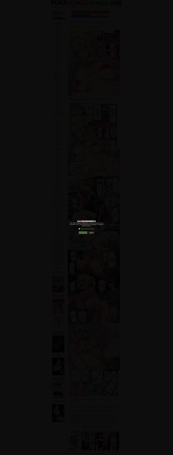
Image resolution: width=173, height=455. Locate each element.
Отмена (91, 232)
